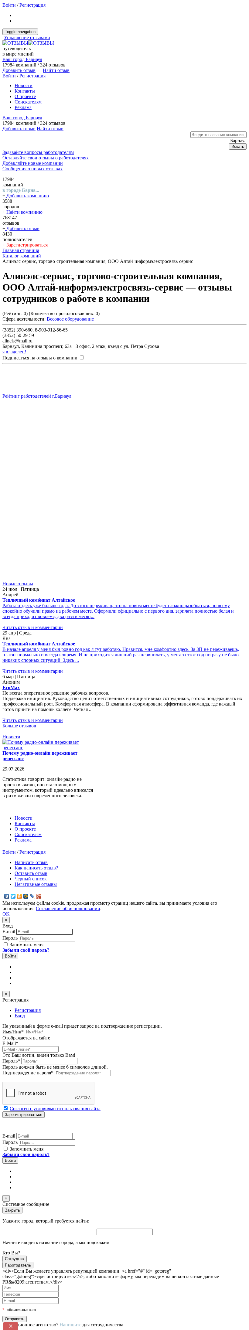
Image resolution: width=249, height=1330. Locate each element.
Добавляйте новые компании (32, 163)
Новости (23, 85)
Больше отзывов (19, 725)
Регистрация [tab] (28, 1010)
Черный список (31, 878)
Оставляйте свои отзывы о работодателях (45, 157)
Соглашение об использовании (68, 908)
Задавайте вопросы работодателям (38, 152)
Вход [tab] (20, 1015)
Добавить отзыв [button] (19, 70)
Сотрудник (14, 1259)
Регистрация (32, 5)
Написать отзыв (31, 862)
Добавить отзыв (22, 228)
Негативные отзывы (36, 884)
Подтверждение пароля (27, 1072)
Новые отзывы (17, 583)
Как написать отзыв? (36, 867)
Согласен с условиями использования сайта (55, 1108)
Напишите (70, 1324)
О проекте (25, 96)
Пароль (10, 938)
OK (6, 914)
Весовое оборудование (70, 318)
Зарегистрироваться (26, 244)
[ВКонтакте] (7, 896)
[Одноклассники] (19, 896)
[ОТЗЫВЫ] (28, 43)
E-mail (8, 931)
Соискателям (28, 101)
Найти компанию (24, 212)
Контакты (25, 91)
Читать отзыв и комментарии (32, 627)
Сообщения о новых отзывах (32, 168)
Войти (9, 5)
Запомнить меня (26, 944)
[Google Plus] (39, 896)
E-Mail (10, 1043)
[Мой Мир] (26, 896)
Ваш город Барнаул (22, 59)
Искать (237, 146)
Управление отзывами (27, 37)
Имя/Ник (13, 1031)
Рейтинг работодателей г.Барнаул (36, 396)
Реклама (23, 107)
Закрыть (12, 1210)
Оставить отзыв (31, 873)
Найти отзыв (56, 70)
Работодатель (18, 1265)
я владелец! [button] (14, 351)
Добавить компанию (27, 195)
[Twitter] (13, 896)
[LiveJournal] (32, 896)
